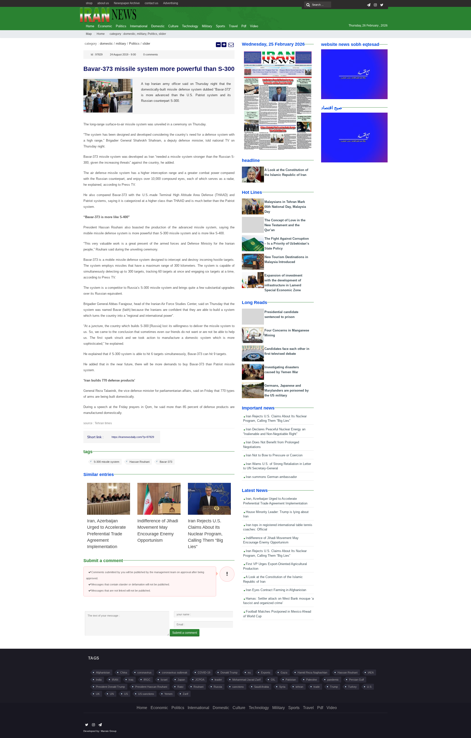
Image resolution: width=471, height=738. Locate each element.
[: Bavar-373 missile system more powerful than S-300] (230, 44)
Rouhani (198, 686)
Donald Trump (229, 672)
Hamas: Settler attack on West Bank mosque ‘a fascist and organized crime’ (278, 601)
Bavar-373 (166, 461)
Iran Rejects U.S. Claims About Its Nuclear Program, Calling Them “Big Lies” (205, 533)
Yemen (168, 693)
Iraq (131, 679)
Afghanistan (103, 672)
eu (249, 672)
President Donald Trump (110, 686)
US (126, 693)
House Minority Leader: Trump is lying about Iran (276, 514)
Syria (282, 686)
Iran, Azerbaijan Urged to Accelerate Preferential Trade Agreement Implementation (106, 533)
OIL (273, 679)
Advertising (170, 3)
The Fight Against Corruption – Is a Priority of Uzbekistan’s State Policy (286, 243)
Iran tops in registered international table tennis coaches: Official (277, 527)
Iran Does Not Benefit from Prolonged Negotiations (271, 444)
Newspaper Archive (127, 3)
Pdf (243, 26)
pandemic (333, 679)
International (138, 26)
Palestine (311, 679)
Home (90, 26)
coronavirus (144, 672)
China (123, 672)
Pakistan (291, 679)
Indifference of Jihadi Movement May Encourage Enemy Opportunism (271, 540)
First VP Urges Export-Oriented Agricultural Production (275, 566)
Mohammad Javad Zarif (246, 679)
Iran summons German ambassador (271, 477)
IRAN (115, 679)
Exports (265, 672)
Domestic (158, 26)
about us (103, 3)
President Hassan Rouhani (151, 686)
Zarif (185, 693)
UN (112, 693)
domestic (129, 34)
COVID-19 (204, 672)
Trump (334, 686)
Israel (164, 679)
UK (98, 693)
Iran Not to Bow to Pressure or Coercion (273, 455)
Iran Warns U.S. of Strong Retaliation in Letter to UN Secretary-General (277, 466)
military (141, 34)
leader (218, 679)
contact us (151, 3)
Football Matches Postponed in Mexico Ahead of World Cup (277, 614)
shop (89, 3)
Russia (218, 686)
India (99, 679)
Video (254, 26)
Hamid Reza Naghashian (312, 672)
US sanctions (146, 693)
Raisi (180, 686)
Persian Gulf (356, 679)
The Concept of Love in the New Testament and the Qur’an (284, 225)
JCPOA (199, 679)
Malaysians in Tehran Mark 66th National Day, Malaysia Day (285, 206)
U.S (369, 686)
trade (317, 686)
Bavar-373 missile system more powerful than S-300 (159, 68)
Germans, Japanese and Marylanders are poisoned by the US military (286, 390)
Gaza (284, 672)
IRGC (147, 679)
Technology (190, 26)
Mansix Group (109, 731)
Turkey (352, 686)
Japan (181, 679)
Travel (233, 26)
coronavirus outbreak (174, 672)
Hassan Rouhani (139, 461)
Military (207, 26)
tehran (299, 686)
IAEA (371, 672)
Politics (121, 26)
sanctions (238, 686)
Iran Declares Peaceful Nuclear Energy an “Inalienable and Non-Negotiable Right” (274, 431)
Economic (105, 26)
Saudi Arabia (261, 686)
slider (162, 34)
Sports (220, 26)
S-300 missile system (106, 461)
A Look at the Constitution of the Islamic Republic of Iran (273, 579)
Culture (173, 26)
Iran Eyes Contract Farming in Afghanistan (275, 590)
